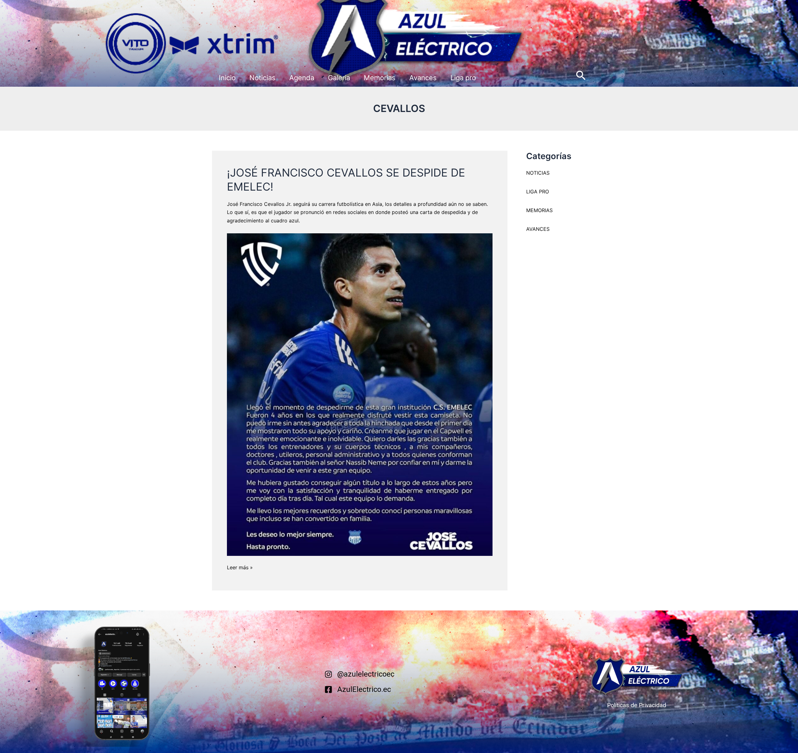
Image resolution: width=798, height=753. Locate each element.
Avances (423, 78)
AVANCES (538, 229)
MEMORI (536, 210)
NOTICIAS (538, 173)
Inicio (227, 78)
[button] (581, 76)
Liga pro (463, 78)
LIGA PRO (537, 191)
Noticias (262, 78)
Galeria (339, 78)
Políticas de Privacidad (636, 705)
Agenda (301, 78)
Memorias (380, 78)
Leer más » (240, 567)
